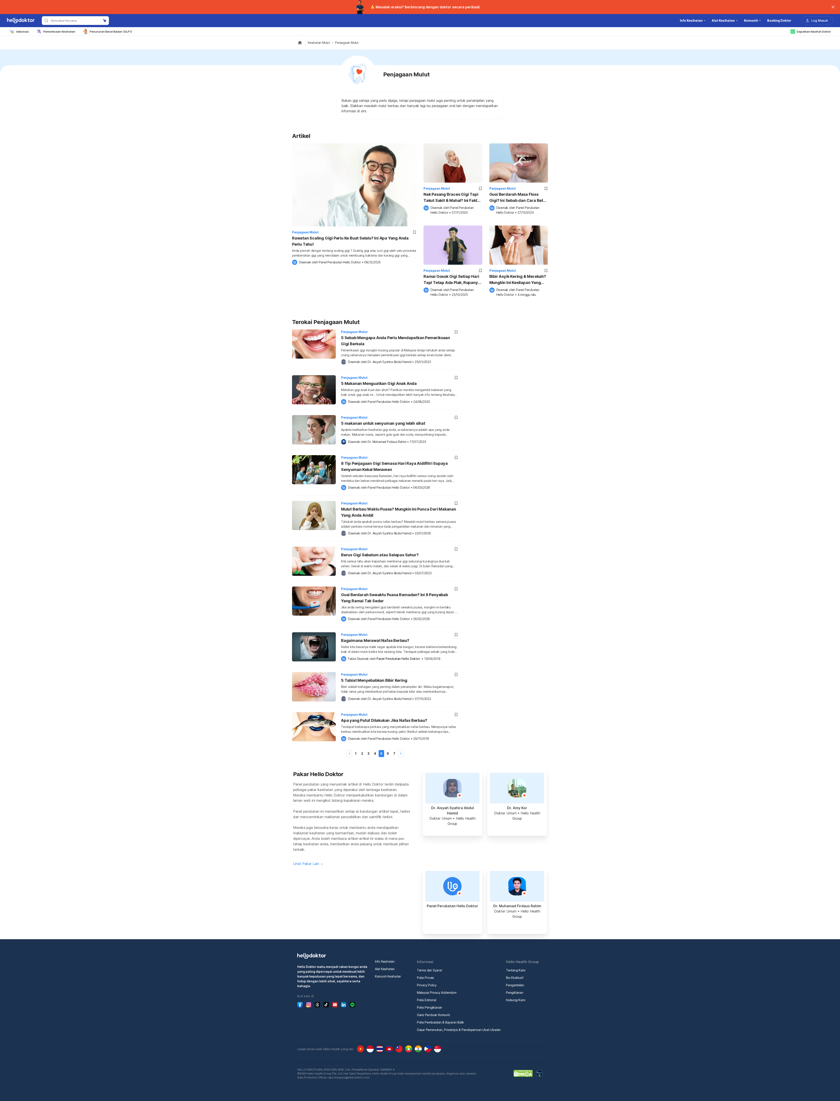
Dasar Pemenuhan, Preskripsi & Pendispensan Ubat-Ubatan (459, 1030)
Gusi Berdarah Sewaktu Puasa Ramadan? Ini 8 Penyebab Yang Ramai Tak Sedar (394, 597)
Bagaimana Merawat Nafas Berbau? (375, 640)
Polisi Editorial (426, 1000)
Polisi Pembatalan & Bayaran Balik (440, 1022)
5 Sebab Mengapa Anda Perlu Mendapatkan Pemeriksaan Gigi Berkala (395, 340)
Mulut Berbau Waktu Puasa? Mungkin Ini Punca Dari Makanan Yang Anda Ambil (398, 512)
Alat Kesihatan (385, 969)
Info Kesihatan (385, 961)
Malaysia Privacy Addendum (437, 992)
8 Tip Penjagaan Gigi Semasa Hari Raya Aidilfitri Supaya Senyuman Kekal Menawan (394, 466)
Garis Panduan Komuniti (433, 1015)
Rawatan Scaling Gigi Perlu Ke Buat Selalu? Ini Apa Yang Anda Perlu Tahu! (350, 241)
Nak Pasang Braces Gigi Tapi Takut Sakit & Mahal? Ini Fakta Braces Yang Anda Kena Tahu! (452, 198)
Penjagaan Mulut (347, 42)
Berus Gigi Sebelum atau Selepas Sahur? (379, 555)
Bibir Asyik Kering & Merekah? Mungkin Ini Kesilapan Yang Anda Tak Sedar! (517, 280)
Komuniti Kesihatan (388, 976)
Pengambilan (515, 985)
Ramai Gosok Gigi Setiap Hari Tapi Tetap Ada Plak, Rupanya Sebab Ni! (452, 280)
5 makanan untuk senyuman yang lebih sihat (383, 423)
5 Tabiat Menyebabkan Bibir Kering (374, 680)
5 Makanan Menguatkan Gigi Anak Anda (379, 383)
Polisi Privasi (425, 977)
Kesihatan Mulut (319, 42)
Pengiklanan (514, 992)
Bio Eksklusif (514, 977)
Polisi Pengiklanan (429, 1007)
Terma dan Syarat (429, 970)
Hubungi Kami (515, 1000)
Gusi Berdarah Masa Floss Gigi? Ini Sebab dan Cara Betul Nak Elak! (518, 198)
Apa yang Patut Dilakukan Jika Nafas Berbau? (384, 720)
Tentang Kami (515, 970)
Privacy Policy (427, 985)
